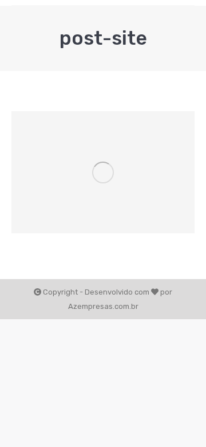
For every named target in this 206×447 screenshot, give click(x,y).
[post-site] (103, 172)
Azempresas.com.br (103, 306)
